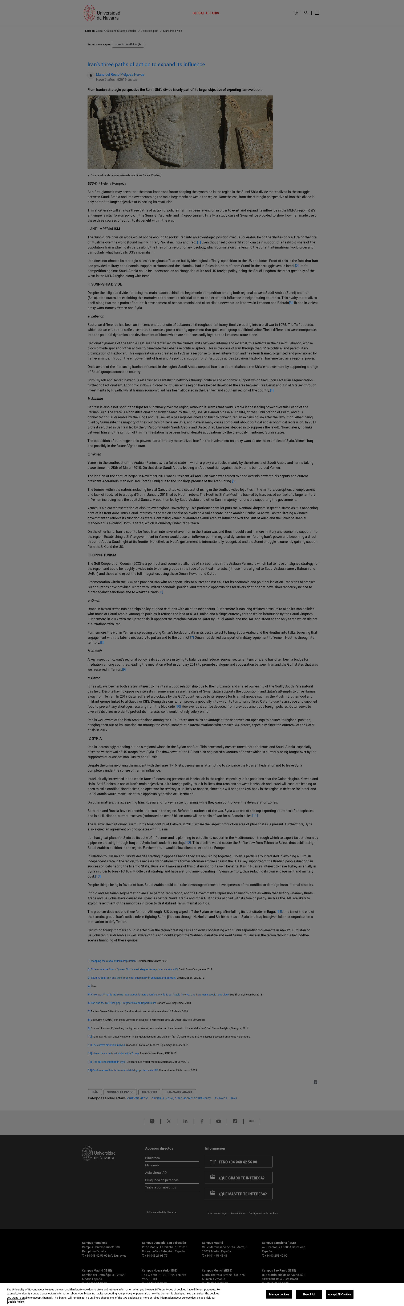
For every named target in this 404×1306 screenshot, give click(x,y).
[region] (202, 1294)
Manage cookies (279, 1294)
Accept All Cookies (339, 1294)
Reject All (309, 1294)
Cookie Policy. (16, 1301)
